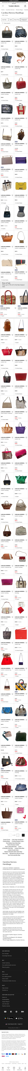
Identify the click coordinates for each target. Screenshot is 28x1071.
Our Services (6, 951)
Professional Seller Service (9, 981)
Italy (25, 1063)
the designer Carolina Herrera (15, 919)
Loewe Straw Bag (19, 848)
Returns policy (6, 967)
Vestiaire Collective (8, 994)
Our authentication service (9, 965)
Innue (19, 846)
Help (3, 985)
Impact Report (5, 1001)
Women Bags (19, 10)
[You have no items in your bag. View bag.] (25, 6)
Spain (23, 1063)
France (3, 1063)
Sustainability (5, 999)
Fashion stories (6, 1006)
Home (2, 10)
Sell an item (5, 978)
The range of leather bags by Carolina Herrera (12, 935)
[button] (25, 6)
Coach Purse (6, 839)
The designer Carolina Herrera (9, 889)
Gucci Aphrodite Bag (11, 846)
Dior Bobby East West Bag (13, 843)
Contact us (5, 990)
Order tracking (6, 963)
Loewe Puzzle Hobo (13, 850)
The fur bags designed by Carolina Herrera (13, 940)
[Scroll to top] (23, 835)
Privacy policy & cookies (13, 1027)
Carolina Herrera (10, 10)
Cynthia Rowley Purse (18, 841)
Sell (3, 971)
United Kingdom (8, 1063)
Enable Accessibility (14, 0)
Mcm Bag (5, 853)
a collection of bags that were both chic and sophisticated (13, 882)
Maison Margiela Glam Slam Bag (13, 852)
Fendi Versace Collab (13, 845)
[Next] (17, 835)
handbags (5, 929)
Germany (19, 1063)
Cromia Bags (6, 841)
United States (14, 1063)
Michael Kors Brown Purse (17, 853)
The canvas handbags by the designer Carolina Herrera (12, 937)
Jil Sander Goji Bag (7, 848)
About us (4, 997)
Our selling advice (6, 976)
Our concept (5, 953)
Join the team (5, 1004)
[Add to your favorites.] (12, 41)
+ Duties (5, 200)
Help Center (5, 988)
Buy (3, 960)
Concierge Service (7, 956)
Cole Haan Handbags (17, 839)
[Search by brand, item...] (2, 6)
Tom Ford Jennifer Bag (14, 855)
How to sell (5, 974)
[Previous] (10, 835)
